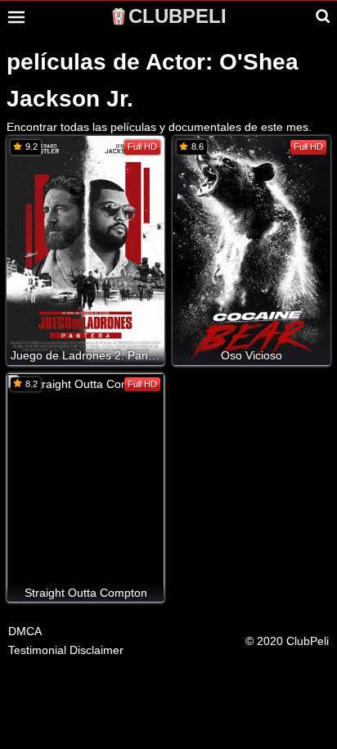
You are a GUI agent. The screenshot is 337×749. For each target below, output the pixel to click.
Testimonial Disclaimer (66, 650)
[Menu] (16, 16)
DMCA (25, 631)
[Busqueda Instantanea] (323, 16)
